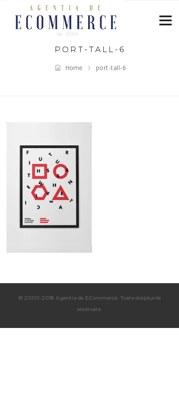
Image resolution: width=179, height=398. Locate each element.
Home (74, 68)
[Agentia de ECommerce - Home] (65, 19)
